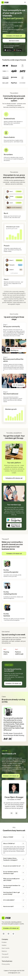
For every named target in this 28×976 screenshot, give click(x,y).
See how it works (14, 40)
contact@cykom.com (14, 972)
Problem (4, 942)
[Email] (11, 813)
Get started (5, 957)
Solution (4, 945)
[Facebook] (13, 934)
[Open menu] (25, 2)
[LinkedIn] (16, 813)
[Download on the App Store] (8, 50)
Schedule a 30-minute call (14, 36)
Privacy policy (6, 964)
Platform (4, 951)
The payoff (5, 954)
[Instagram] (8, 934)
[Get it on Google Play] (17, 50)
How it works (5, 948)
